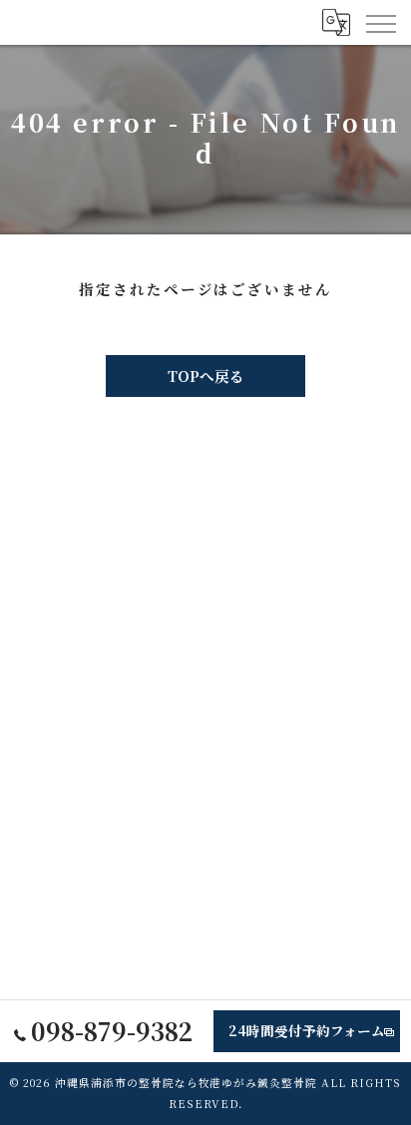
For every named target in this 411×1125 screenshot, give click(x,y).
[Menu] (380, 22)
